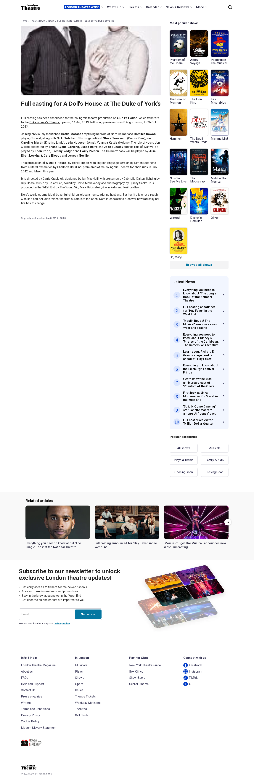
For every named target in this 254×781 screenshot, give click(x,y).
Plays (79, 671)
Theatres (81, 709)
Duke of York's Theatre (44, 122)
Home (24, 21)
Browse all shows (199, 265)
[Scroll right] (227, 522)
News (51, 21)
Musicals (214, 448)
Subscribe (88, 614)
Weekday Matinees (88, 703)
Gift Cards (82, 715)
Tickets (133, 7)
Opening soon (183, 472)
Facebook (195, 665)
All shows (183, 448)
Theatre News (37, 21)
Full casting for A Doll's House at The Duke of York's (85, 21)
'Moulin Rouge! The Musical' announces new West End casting (195, 545)
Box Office (136, 671)
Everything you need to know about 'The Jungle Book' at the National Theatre (53, 545)
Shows (79, 677)
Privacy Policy (62, 623)
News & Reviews (177, 7)
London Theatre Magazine (38, 665)
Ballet (79, 690)
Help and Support (32, 684)
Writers (26, 703)
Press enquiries (31, 696)
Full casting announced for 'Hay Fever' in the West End (126, 545)
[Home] (30, 7)
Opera (79, 684)
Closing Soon (214, 472)
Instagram (195, 671)
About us (27, 671)
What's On (114, 7)
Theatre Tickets (85, 696)
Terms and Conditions (35, 709)
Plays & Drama (183, 460)
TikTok (193, 677)
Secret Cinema (139, 684)
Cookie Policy (30, 721)
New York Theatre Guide (145, 665)
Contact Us (28, 690)
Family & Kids (214, 460)
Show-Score (137, 677)
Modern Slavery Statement (38, 727)
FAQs (24, 677)
